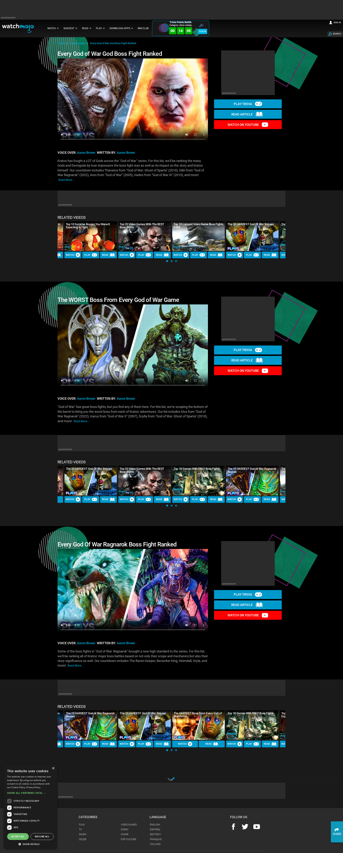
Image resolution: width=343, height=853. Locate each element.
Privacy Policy (33, 787)
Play (87, 254)
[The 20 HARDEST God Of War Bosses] (252, 236)
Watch (70, 254)
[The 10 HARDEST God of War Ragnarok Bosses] (252, 480)
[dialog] (30, 807)
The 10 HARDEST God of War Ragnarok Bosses (252, 470)
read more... (66, 180)
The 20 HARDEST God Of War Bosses (251, 224)
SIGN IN (337, 22)
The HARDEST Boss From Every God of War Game (198, 715)
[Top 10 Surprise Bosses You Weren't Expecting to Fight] (90, 236)
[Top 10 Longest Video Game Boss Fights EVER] (198, 236)
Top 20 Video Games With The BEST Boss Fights (142, 226)
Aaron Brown (86, 152)
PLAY (201, 31)
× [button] (53, 768)
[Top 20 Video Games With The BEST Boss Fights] (144, 236)
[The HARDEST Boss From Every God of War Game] (198, 725)
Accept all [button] (18, 836)
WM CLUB (143, 28)
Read (105, 254)
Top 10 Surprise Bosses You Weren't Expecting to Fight (88, 226)
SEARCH (337, 34)
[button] (167, 261)
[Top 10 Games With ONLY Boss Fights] (198, 480)
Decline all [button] (42, 836)
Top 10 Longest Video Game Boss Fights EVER (198, 226)
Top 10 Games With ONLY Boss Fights (197, 468)
